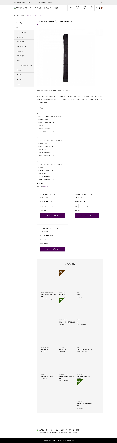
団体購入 (77, 8)
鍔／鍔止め (20, 79)
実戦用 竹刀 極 (21, 46)
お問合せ (91, 8)
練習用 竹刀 (20, 56)
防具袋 (19, 70)
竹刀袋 (46, 186)
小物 (18, 84)
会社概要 (84, 8)
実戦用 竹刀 (20, 51)
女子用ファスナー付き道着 (25, 65)
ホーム (64, 7)
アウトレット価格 (21, 32)
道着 (18, 60)
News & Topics (19, 23)
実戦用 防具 (20, 37)
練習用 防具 (20, 41)
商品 (71, 7)
